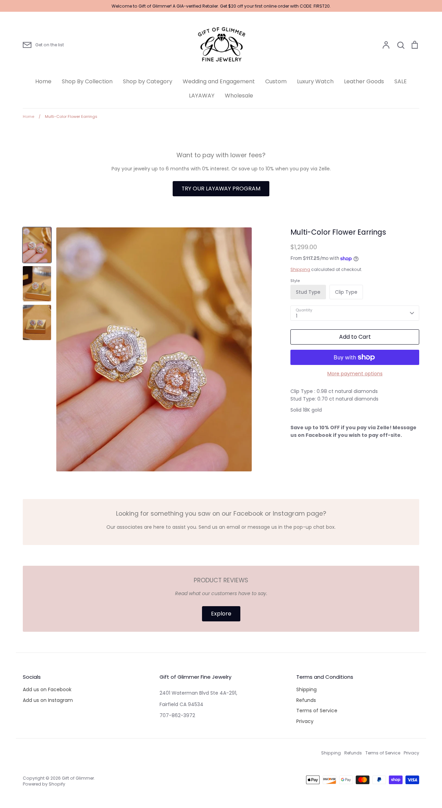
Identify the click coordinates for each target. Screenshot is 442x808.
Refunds (306, 700)
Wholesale (239, 96)
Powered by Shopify (44, 784)
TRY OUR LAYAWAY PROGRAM (221, 188)
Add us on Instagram (48, 700)
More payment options (355, 373)
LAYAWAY (201, 96)
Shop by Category (147, 81)
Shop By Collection (87, 81)
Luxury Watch (315, 81)
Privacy (305, 721)
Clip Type (346, 292)
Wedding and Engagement (219, 81)
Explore (221, 614)
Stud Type (308, 292)
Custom (276, 81)
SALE (400, 81)
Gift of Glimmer (78, 778)
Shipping (300, 269)
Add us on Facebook (47, 689)
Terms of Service (316, 710)
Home (43, 81)
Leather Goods (364, 81)
